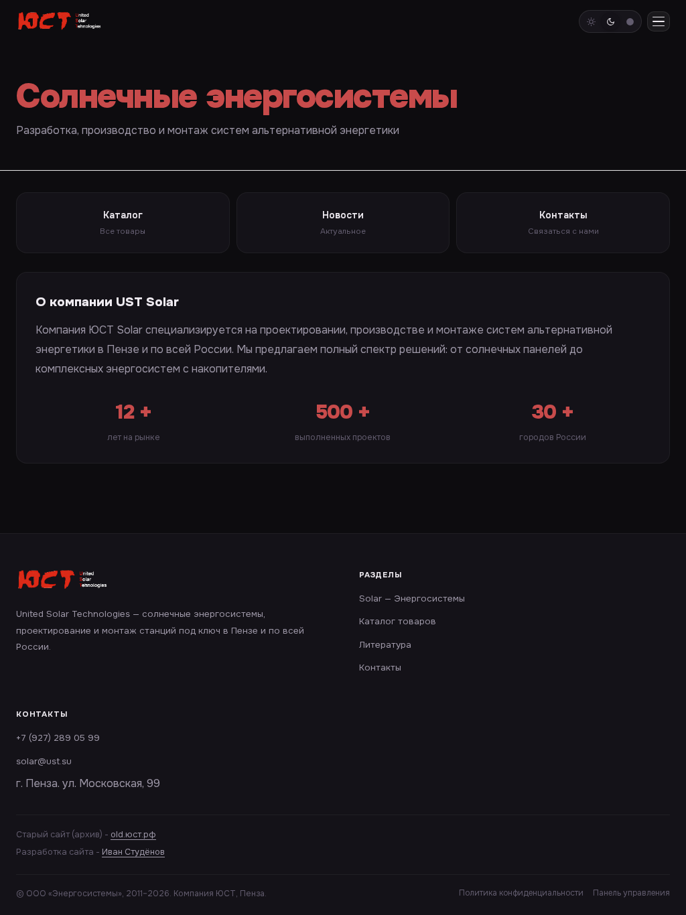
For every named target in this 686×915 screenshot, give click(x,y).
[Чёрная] (629, 21)
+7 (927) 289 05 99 (58, 738)
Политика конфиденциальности (521, 893)
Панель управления (631, 893)
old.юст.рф (133, 834)
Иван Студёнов (133, 852)
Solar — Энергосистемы (412, 598)
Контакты (380, 667)
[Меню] (658, 21)
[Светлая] (590, 21)
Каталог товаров (397, 621)
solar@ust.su (44, 761)
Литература (385, 644)
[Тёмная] (610, 21)
